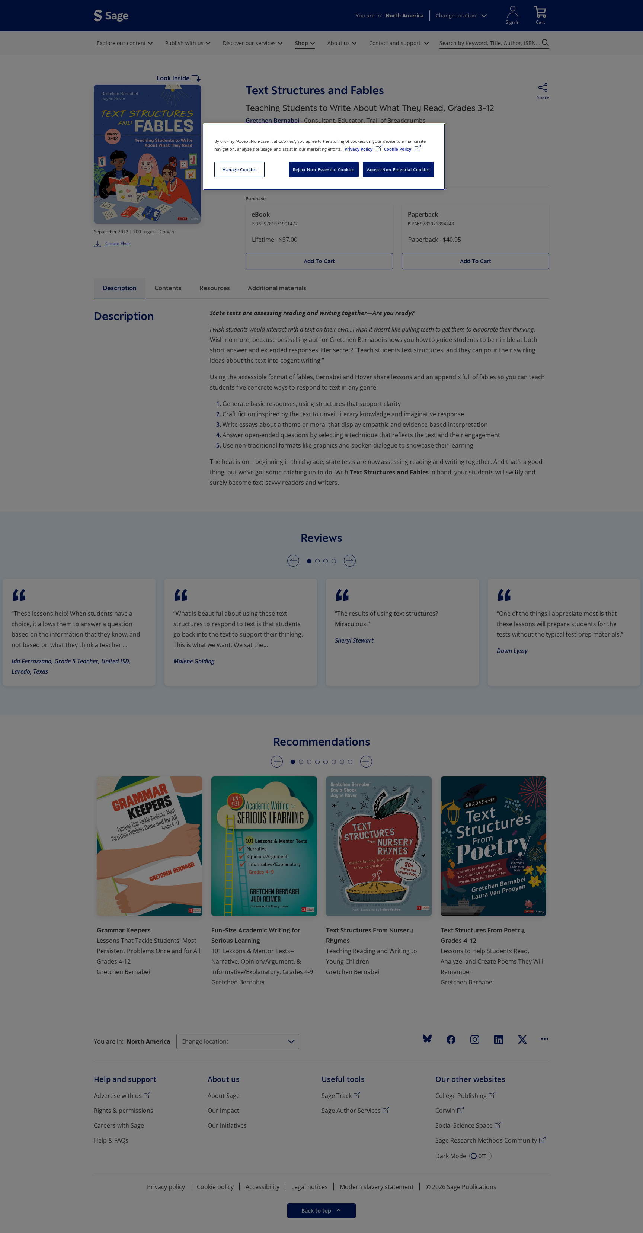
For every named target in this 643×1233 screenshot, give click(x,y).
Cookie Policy (398, 149)
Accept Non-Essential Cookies (398, 169)
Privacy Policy (359, 149)
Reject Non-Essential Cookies (324, 169)
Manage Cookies (239, 169)
